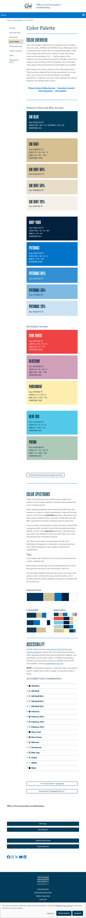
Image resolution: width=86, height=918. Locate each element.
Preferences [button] (50, 913)
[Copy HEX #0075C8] (43, 253)
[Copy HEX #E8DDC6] (43, 190)
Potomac (35, 712)
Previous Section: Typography (53, 783)
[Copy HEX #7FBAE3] (42, 294)
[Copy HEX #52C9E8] (43, 422)
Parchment (36, 748)
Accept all (77, 913)
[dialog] (43, 910)
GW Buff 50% (37, 701)
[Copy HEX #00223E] (42, 227)
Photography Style (15, 46)
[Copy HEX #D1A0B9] (42, 366)
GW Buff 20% (37, 706)
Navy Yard (36, 732)
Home (9, 20)
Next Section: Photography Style (51, 791)
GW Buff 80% (37, 696)
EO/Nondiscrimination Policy (43, 892)
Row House (36, 737)
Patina (34, 758)
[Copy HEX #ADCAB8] (43, 447)
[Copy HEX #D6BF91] (42, 149)
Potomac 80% (37, 717)
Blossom (35, 742)
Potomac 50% (37, 722)
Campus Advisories (43, 889)
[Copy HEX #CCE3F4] (42, 311)
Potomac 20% (37, 727)
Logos (11, 55)
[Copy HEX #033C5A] (43, 122)
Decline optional (63, 913)
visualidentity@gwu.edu (53, 664)
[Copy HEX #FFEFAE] (42, 392)
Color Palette (14, 42)
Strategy (12, 28)
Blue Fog (35, 753)
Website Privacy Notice (43, 896)
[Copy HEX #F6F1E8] (42, 206)
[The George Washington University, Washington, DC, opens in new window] (43, 880)
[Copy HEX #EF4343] (42, 341)
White (34, 763)
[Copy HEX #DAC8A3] (43, 174)
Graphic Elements (15, 51)
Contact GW (43, 899)
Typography (13, 37)
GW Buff (35, 691)
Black (33, 768)
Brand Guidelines (18, 20)
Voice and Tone (14, 33)
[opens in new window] (9, 858)
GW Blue (35, 686)
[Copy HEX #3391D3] (42, 278)
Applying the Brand (13, 61)
